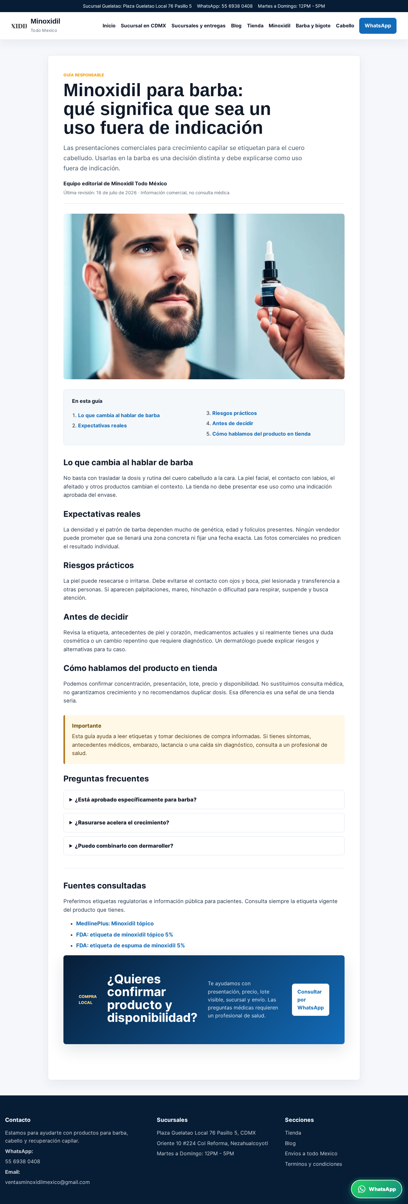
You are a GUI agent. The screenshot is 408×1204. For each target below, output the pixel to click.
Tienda (255, 25)
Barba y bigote (313, 25)
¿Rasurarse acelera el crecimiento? (122, 822)
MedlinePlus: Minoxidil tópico (115, 923)
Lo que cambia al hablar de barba (119, 415)
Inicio (109, 25)
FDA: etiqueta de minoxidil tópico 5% (124, 934)
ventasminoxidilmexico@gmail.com (47, 1182)
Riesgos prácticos (234, 413)
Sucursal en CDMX (143, 25)
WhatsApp (378, 25)
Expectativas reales (102, 425)
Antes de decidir (232, 423)
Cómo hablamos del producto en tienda (261, 434)
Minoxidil (279, 25)
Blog (236, 25)
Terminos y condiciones (313, 1164)
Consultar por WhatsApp (310, 999)
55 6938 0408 (22, 1161)
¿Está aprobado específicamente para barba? (136, 799)
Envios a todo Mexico (311, 1153)
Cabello (345, 25)
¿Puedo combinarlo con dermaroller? (124, 846)
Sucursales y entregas (198, 25)
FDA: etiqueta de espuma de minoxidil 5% (130, 945)
